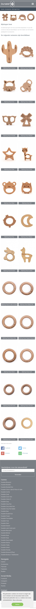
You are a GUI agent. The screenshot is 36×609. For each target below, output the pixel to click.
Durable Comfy (5, 492)
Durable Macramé (6, 530)
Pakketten (4, 569)
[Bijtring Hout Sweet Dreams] (26, 322)
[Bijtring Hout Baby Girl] (26, 288)
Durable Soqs (5, 538)
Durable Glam (5, 523)
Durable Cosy (5, 501)
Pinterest (7, 453)
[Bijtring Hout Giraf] (26, 153)
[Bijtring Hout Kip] (9, 220)
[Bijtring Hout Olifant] (26, 85)
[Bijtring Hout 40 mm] (9, 389)
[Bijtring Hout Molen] (26, 119)
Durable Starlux (5, 542)
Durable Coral (5, 494)
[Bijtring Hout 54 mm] (26, 389)
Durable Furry (5, 521)
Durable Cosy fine (6, 504)
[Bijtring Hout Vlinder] (9, 119)
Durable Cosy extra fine (8, 506)
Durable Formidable (7, 518)
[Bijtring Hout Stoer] (9, 355)
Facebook (7, 448)
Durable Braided (5, 484)
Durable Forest (5, 516)
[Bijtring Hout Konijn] (9, 254)
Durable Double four (7, 513)
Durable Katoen (5, 526)
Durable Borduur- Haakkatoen (10, 554)
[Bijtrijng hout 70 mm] (9, 423)
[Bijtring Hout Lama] (26, 254)
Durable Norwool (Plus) (8, 552)
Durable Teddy (5, 545)
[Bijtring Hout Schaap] (26, 52)
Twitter (24, 448)
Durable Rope (5, 535)
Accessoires (4, 564)
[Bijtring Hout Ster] (9, 153)
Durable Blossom (6, 482)
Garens (3, 562)
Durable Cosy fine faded (8, 509)
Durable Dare (5, 511)
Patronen (3, 566)
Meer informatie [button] (17, 600)
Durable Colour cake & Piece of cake (11, 489)
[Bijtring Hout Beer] (9, 187)
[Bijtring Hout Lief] (26, 355)
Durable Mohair (5, 533)
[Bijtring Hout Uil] (26, 187)
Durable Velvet (5, 547)
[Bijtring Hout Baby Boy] (9, 322)
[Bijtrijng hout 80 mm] (26, 423)
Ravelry (3, 586)
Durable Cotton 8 (6, 499)
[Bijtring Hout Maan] (26, 220)
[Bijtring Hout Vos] (9, 85)
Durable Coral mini (6, 497)
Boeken (3, 571)
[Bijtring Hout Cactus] (9, 52)
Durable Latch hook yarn (8, 528)
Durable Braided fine (7, 487)
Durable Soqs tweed (7, 540)
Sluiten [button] (17, 604)
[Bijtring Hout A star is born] (9, 288)
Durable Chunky (5, 550)
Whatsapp (25, 453)
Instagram (4, 581)
